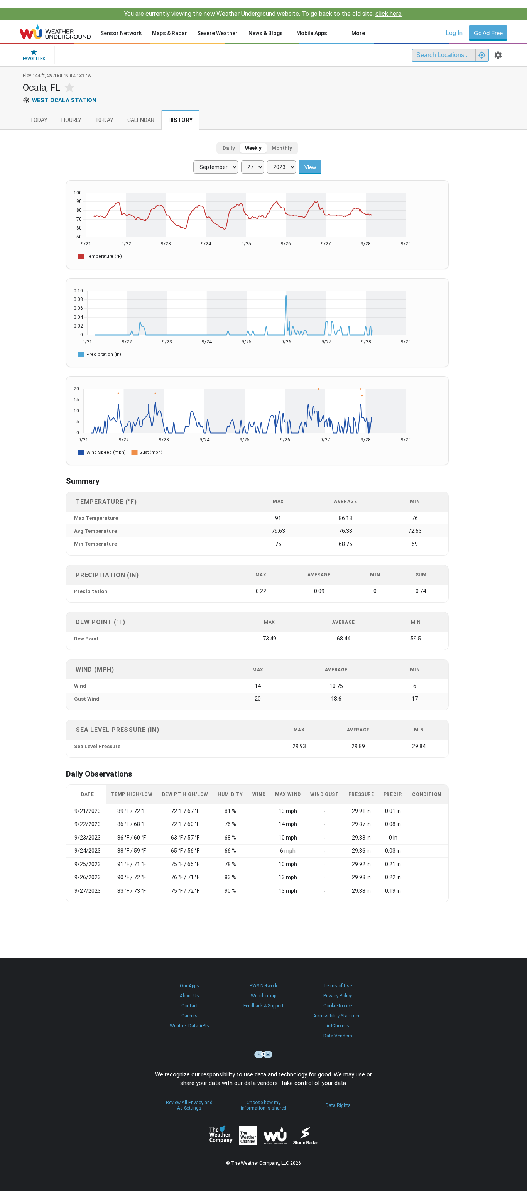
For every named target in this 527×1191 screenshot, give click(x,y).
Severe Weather (217, 33)
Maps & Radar (169, 33)
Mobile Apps (311, 33)
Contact (189, 1006)
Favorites (34, 58)
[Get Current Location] (482, 55)
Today (38, 120)
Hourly (71, 120)
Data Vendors (337, 1036)
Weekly (253, 148)
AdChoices (337, 1026)
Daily (229, 148)
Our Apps (189, 985)
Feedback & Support (263, 1006)
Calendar (140, 120)
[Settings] (498, 55)
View (310, 167)
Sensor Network (121, 33)
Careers (189, 1016)
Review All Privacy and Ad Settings (189, 1105)
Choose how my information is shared (263, 1105)
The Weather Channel (248, 1135)
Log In (454, 33)
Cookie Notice (337, 1006)
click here (388, 13)
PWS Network (263, 985)
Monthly (282, 148)
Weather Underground (275, 1135)
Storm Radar (305, 1135)
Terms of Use (337, 985)
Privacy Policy (337, 995)
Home (55, 31)
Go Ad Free (488, 33)
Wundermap (263, 995)
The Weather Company (221, 1135)
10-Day (104, 120)
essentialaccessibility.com (263, 1054)
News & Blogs (265, 33)
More (358, 33)
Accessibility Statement (337, 1016)
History (180, 120)
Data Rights (338, 1105)
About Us (189, 995)
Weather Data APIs (189, 1026)
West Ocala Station (64, 100)
